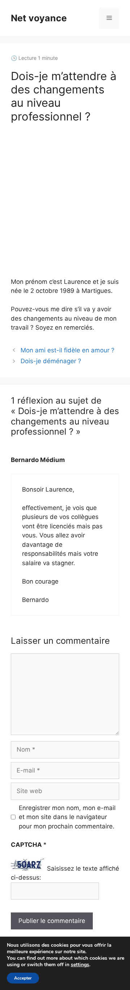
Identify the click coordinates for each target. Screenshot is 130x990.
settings (80, 965)
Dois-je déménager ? (51, 361)
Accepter (23, 978)
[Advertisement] (65, 200)
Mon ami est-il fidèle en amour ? (67, 350)
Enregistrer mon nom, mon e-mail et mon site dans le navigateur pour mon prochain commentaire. (67, 817)
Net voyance (39, 18)
